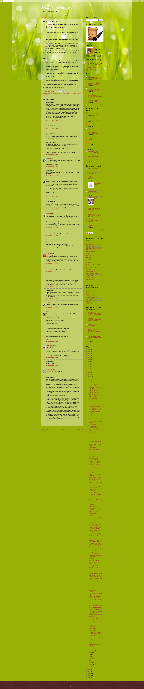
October (91, 648)
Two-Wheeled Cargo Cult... (94, 381)
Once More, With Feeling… (94, 635)
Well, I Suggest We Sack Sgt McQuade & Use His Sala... (95, 500)
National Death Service (93, 151)
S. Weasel (88, 291)
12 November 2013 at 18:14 (52, 286)
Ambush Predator (57, 7)
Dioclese (90, 225)
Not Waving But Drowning (93, 148)
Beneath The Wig (90, 244)
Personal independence (93, 125)
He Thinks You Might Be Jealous (94, 215)
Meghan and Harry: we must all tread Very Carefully (94, 193)
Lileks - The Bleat (90, 295)
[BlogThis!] (59, 91)
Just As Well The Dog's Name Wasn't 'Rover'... (95, 619)
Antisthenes (49, 253)
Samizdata (90, 117)
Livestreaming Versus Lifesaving (94, 78)
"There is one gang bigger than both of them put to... (95, 612)
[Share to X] (61, 91)
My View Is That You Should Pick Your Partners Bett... (95, 531)
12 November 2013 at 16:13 (52, 263)
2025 (89, 351)
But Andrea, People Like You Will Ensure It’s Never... (95, 541)
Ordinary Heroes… (93, 497)
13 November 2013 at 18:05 (52, 420)
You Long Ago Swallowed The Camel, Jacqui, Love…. (95, 518)
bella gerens (91, 176)
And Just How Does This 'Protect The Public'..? (94, 563)
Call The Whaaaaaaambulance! (95, 605)
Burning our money (92, 146)
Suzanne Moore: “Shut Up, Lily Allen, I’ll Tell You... (95, 486)
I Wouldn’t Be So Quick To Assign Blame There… (94, 418)
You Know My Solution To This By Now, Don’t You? (95, 525)
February (91, 664)
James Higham (49, 369)
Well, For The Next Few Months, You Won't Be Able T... (95, 537)
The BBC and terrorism (92, 101)
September (91, 650)
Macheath (48, 213)
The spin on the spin (92, 325)
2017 (89, 368)
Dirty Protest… (92, 515)
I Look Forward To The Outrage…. (95, 152)
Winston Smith (89, 261)
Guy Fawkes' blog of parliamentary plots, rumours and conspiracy (94, 130)
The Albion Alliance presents (94, 82)
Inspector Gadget (90, 275)
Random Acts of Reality (91, 277)
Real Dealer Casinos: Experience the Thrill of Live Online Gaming (94, 314)
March (90, 662)
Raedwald (90, 324)
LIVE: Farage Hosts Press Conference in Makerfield (93, 133)
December (91, 378)
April (90, 660)
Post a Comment (48, 423)
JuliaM (47, 311)
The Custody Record (90, 246)
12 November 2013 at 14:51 (52, 249)
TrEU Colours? (97, 198)
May (90, 658)
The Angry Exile (89, 290)
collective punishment (51, 93)
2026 (89, 349)
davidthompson (91, 214)
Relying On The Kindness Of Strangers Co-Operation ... (95, 597)
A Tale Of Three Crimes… (94, 390)
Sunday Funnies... (93, 447)
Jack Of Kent (89, 257)
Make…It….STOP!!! (93, 437)
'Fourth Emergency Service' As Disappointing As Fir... (95, 384)
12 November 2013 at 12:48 (52, 175)
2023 (89, 355)
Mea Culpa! (91, 403)
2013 (89, 376)
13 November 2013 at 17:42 (52, 365)
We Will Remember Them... (95, 567)
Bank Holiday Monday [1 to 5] (94, 114)
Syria (89, 143)
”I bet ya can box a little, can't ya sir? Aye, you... (95, 556)
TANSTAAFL (74, 93)
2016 (89, 370)
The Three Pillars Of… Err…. (95, 565)
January (91, 666)
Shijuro (87, 253)
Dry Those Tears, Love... (94, 432)
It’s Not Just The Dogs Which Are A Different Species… (95, 406)
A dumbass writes (91, 177)
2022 (89, 357)
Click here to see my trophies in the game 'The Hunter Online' (94, 63)
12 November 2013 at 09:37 (52, 120)
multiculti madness (67, 93)
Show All (101, 104)
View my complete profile (91, 69)
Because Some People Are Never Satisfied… (94, 450)
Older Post (80, 429)
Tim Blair (88, 301)
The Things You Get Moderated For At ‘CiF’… (95, 594)
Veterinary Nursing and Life (92, 273)
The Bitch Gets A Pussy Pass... (96, 435)
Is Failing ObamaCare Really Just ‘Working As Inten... (95, 633)
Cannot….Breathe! (93, 506)
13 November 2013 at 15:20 (52, 357)
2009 (89, 675)
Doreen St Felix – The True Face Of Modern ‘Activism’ (95, 576)
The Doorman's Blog (90, 251)
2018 (89, 366)
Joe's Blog (90, 94)
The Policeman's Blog (91, 269)
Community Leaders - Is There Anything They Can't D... (95, 455)
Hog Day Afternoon (90, 262)
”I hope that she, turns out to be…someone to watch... (95, 528)
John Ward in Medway (93, 142)
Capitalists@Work (92, 191)
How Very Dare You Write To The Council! (95, 430)
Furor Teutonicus (50, 345)
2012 (89, 669)
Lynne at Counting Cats (51, 232)
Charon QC (88, 255)
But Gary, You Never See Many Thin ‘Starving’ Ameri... (95, 549)
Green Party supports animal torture (97, 183)
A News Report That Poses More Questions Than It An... (95, 544)
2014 (89, 374)
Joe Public (48, 158)
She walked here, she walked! (94, 340)
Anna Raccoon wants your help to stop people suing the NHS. (94, 337)
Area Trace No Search (91, 267)
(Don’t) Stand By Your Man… (95, 560)
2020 (89, 361)
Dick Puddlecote (91, 219)
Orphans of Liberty (92, 123)
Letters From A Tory (92, 312)
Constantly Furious (92, 197)
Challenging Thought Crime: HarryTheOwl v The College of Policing (95, 160)
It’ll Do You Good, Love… (94, 492)
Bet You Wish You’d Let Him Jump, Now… (95, 495)
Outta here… (90, 169)
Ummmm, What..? (93, 439)
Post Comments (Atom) (52, 432)
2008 (89, 677)
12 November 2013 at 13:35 (52, 208)
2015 (89, 372)
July (90, 654)
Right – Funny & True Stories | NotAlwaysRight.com (95, 76)
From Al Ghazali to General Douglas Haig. (93, 210)
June (90, 656)
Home (62, 429)
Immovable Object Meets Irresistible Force (94, 475)
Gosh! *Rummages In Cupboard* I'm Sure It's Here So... (95, 399)
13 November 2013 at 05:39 (52, 341)
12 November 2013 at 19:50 (52, 298)
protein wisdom (89, 303)
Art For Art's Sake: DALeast (95, 477)
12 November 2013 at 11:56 (52, 166)
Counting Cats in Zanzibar (94, 208)
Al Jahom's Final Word (93, 168)
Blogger (85, 686)
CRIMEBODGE (91, 88)
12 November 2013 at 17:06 (52, 271)
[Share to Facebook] (62, 91)
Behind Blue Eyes (92, 173)
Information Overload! (93, 424)
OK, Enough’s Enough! (94, 546)
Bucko (47, 179)
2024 (89, 353)
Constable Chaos (90, 242)
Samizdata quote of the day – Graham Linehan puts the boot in (94, 119)
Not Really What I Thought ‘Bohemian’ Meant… (94, 427)
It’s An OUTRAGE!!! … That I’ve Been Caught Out (95, 409)
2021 (89, 359)
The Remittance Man (90, 293)
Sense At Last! (92, 616)
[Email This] (58, 91)
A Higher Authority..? (93, 581)
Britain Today (91, 180)
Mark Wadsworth (92, 137)
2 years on (90, 138)
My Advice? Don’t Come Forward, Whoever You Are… (95, 572)
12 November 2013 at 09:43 (52, 128)
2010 (89, 673)
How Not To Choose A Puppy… (95, 607)
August (90, 652)
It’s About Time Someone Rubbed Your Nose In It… (95, 462)
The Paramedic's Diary (91, 279)
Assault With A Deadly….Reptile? (93, 626)
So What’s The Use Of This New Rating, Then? (95, 521)
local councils (59, 93)
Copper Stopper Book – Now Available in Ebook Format (94, 90)
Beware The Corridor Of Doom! (95, 614)
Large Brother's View (90, 271)
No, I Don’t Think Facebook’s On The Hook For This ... (95, 480)
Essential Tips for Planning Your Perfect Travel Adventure (94, 84)
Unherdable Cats (91, 113)
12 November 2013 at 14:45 (52, 235)
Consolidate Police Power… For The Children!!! (95, 388)
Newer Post (44, 429)
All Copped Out (89, 259)
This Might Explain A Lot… (94, 453)
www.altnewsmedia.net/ (93, 156)
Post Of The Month (93, 396)
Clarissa (48, 240)
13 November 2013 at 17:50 (52, 373)
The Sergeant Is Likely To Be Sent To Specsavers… (95, 552)
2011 (89, 671)
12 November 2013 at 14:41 (52, 227)
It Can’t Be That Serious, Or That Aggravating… (95, 584)
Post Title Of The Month (94, 392)
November (91, 380)
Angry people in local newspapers (93, 330)
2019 (89, 363)
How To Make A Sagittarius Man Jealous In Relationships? (94, 320)
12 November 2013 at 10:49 (52, 138)
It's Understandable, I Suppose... (93, 591)
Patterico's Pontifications (91, 297)
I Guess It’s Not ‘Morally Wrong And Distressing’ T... (95, 459)
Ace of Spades (89, 299)
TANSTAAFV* (92, 558)
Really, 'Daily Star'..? (93, 511)
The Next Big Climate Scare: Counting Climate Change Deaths (95, 96)
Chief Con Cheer (52, 317)
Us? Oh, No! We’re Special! (95, 533)
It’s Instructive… (92, 630)
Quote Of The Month (93, 394)
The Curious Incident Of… (94, 603)
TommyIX (75, 686)
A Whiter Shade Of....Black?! (95, 570)
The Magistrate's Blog (91, 281)
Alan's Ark (90, 318)
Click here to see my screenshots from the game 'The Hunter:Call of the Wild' (94, 66)
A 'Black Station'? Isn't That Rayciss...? (95, 490)
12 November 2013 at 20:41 (52, 307)
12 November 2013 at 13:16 (52, 196)
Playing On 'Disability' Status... (95, 609)
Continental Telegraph (93, 100)
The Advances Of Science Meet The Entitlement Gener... (96, 600)
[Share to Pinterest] (64, 91)
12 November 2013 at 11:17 (52, 154)
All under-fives (49, 24)
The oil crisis (90, 226)
